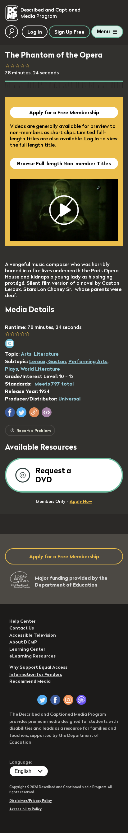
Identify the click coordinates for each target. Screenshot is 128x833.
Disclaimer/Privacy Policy (30, 800)
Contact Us (21, 628)
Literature (46, 354)
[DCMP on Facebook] (55, 700)
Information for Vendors (35, 674)
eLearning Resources (32, 656)
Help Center (22, 621)
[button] (10, 412)
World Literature (40, 369)
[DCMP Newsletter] (81, 700)
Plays (11, 369)
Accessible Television (32, 635)
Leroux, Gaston (47, 361)
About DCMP (23, 642)
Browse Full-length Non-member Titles (64, 163)
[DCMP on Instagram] (68, 700)
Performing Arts (87, 361)
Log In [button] (34, 32)
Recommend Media (30, 681)
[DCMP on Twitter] (42, 700)
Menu (103, 31)
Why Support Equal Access (38, 667)
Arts (26, 354)
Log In (91, 138)
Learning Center (27, 649)
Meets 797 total (54, 384)
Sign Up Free (69, 32)
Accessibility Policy (25, 809)
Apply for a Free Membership (64, 112)
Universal (69, 398)
